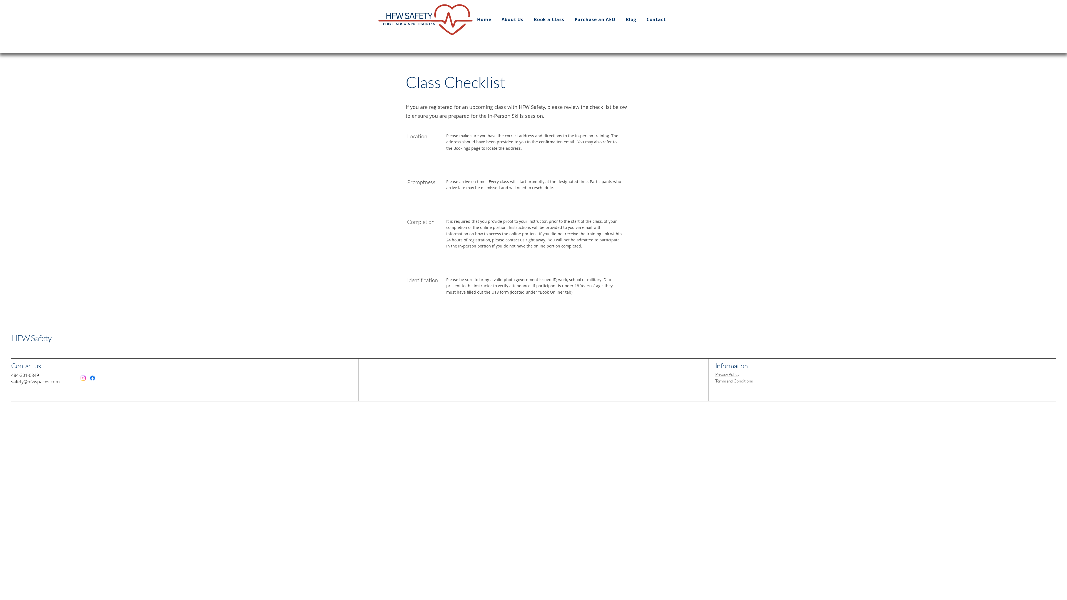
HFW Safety (31, 338)
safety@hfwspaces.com (35, 382)
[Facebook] (92, 378)
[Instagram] (83, 378)
